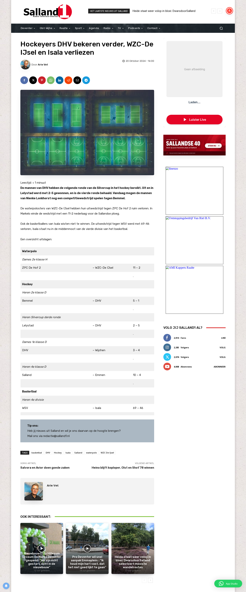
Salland (78, 452)
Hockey (58, 452)
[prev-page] (144, 580)
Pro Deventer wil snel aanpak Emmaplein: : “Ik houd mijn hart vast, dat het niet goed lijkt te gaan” (87, 562)
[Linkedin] (59, 80)
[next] (219, 11)
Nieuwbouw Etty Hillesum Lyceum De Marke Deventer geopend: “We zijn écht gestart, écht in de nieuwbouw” (41, 560)
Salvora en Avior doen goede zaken (45, 467)
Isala (68, 452)
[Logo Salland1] (48, 11)
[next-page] (150, 580)
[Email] (77, 80)
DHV (48, 452)
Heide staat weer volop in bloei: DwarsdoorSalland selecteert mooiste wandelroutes (133, 562)
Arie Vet (43, 64)
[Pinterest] (42, 80)
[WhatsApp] (51, 80)
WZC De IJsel (107, 452)
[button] (221, 28)
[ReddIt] (68, 80)
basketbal (37, 452)
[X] (33, 80)
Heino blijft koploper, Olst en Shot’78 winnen (123, 467)
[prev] (213, 11)
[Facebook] (24, 80)
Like (223, 337)
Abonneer (220, 366)
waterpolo (91, 452)
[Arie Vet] (26, 64)
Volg (223, 347)
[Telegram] (86, 80)
